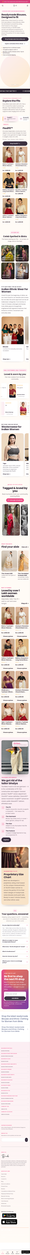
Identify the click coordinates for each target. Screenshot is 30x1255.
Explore (6, 840)
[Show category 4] (16, 84)
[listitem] (11, 520)
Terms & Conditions (5, 1184)
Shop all (25, 603)
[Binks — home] (15, 5)
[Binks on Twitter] (4, 1230)
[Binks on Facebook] (2, 1230)
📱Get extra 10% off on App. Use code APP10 (15, 1)
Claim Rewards (4, 1201)
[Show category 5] (18, 84)
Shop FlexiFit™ (15, 143)
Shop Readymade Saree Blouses (15, 39)
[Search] (2, 5)
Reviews (3, 1188)
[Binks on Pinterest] (5, 1230)
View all (25, 547)
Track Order (4, 1174)
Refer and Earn (25, 1252)
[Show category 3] (14, 84)
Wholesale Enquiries (6, 1206)
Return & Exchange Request (7, 1198)
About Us (3, 1176)
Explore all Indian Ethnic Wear (15, 43)
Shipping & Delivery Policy (7, 1193)
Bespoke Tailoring (5, 1196)
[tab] (10, 118)
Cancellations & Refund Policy (8, 1191)
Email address (7, 1138)
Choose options (8, 636)
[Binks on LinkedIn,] (11, 1230)
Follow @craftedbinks (16, 500)
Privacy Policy (4, 1186)
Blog (2, 1181)
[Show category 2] (13, 84)
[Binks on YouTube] (9, 1230)
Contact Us (3, 1179)
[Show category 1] (11, 84)
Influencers (3, 1203)
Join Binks (15, 998)
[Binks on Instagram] (7, 1230)
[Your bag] (27, 5)
